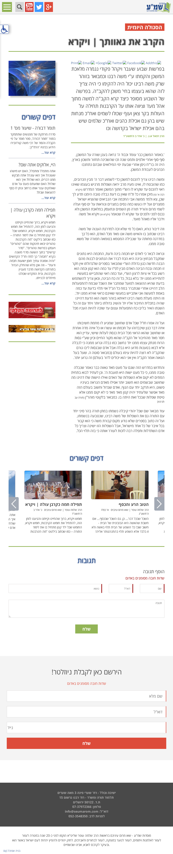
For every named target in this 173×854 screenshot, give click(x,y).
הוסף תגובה (153, 571)
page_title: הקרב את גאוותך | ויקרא (86, 426)
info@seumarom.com (81, 811)
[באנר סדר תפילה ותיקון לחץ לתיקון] (32, 328)
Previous (14, 504)
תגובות (86, 560)
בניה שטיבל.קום (11, 851)
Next (159, 504)
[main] (86, 340)
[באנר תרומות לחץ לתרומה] (32, 310)
